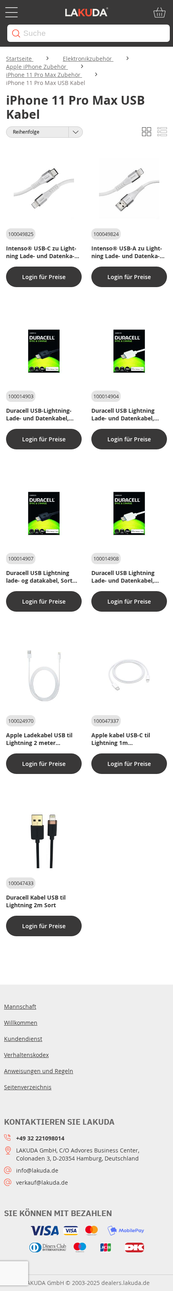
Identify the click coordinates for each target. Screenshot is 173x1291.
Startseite (19, 58)
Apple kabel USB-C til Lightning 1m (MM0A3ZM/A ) (120, 739)
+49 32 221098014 (40, 1138)
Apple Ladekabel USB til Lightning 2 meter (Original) (39, 739)
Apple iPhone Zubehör (37, 66)
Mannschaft (20, 1006)
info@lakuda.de (37, 1170)
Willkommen (20, 1022)
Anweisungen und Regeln (38, 1071)
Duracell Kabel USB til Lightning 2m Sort (36, 901)
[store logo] (86, 12)
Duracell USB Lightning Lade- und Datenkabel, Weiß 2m (122, 576)
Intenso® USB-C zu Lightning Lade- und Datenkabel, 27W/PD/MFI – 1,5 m (41, 252)
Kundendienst (23, 1039)
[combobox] (88, 33)
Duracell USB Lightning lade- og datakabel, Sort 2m (39, 576)
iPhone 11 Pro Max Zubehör (44, 75)
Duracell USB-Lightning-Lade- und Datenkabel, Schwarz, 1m (39, 414)
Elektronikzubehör (88, 58)
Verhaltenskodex (26, 1055)
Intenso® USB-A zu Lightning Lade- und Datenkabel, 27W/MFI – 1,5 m (126, 252)
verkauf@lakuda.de (42, 1182)
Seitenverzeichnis (27, 1087)
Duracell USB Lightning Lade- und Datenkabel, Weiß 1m (122, 414)
